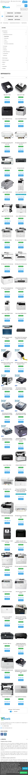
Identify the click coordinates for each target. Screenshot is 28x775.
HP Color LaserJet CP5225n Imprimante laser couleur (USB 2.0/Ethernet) (20, 618)
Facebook (2, 734)
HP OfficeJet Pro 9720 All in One (7, 264)
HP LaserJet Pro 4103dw (7, 240)
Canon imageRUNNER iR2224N (21, 118)
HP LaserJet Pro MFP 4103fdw (20, 240)
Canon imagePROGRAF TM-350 (7, 216)
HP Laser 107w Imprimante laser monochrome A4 (7, 289)
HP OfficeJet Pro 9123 (7, 168)
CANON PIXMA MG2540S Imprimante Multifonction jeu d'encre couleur (21, 645)
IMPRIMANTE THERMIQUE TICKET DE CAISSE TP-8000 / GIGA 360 (20, 440)
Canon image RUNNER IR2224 (20, 313)
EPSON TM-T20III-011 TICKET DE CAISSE (7, 542)
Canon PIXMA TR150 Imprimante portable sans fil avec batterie (21, 338)
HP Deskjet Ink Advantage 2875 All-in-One (7, 143)
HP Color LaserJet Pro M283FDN (21, 566)
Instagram (5, 734)
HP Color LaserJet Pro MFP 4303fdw (7, 338)
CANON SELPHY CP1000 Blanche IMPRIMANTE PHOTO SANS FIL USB (21, 671)
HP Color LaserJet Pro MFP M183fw (21, 592)
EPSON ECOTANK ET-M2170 (21, 465)
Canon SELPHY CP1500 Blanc (20, 696)
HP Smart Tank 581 (20, 168)
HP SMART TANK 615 (7, 643)
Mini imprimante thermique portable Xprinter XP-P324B (21, 414)
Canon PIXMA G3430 (7, 465)
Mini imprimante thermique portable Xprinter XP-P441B (7, 439)
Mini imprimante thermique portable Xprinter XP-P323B (7, 414)
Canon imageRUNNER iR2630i (20, 192)
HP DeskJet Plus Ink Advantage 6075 (21, 516)
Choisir (2, 77)
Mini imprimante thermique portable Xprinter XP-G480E (7, 389)
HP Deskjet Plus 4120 (7, 489)
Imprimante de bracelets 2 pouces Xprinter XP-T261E (21, 363)
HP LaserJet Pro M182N (7, 591)
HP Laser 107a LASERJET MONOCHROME (7, 618)
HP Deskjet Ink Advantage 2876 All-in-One (21, 143)
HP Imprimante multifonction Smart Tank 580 (21, 289)
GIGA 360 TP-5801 (7, 94)
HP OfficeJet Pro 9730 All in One (21, 264)
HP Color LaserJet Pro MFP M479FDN (7, 567)
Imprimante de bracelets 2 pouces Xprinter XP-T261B (7, 363)
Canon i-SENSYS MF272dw (7, 118)
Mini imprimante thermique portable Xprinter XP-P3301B (20, 389)
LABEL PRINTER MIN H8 (7, 192)
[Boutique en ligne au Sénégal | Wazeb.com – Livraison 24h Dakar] (6, 7)
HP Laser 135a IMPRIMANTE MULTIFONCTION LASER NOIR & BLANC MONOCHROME (21, 490)
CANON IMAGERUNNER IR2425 (7, 670)
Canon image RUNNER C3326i (7, 313)
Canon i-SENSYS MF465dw (21, 216)
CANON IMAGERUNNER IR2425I (7, 515)
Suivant (16, 711)
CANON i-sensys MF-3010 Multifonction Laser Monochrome (21, 542)
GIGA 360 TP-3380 (20, 94)
